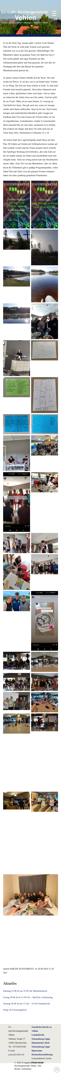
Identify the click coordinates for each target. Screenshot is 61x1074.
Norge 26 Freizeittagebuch (15, 1010)
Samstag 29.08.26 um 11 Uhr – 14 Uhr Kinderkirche (26, 1003)
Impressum (37, 1050)
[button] (52, 13)
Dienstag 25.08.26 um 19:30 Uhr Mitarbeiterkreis (25, 991)
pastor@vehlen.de (16, 1054)
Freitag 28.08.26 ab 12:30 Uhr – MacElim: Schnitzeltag (28, 997)
